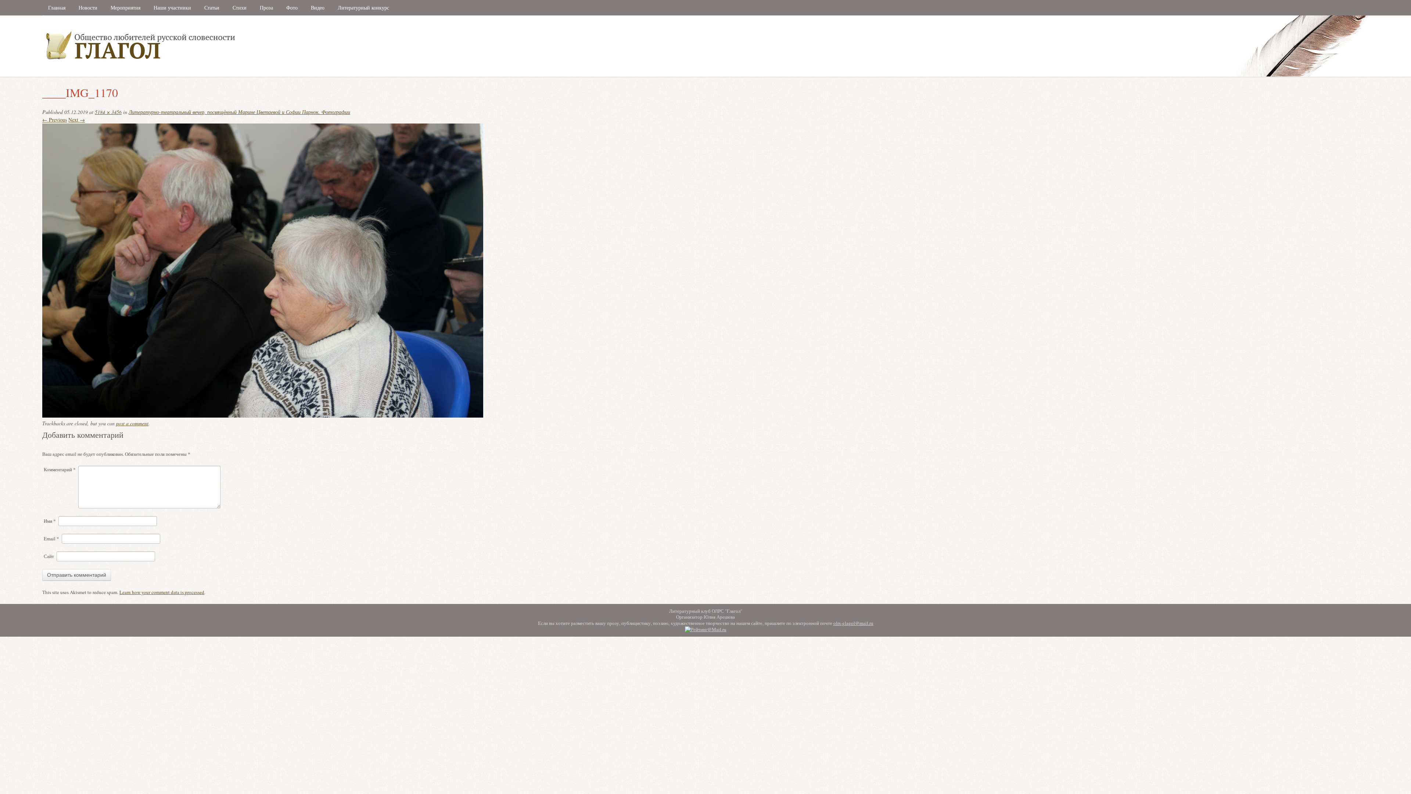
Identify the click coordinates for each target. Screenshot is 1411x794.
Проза (266, 7)
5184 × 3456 (108, 111)
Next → (76, 119)
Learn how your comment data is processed (161, 592)
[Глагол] (220, 75)
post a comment (132, 423)
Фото (292, 7)
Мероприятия (125, 7)
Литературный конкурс (363, 7)
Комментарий (60, 469)
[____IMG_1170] (262, 415)
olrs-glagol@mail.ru (853, 623)
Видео (317, 7)
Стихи (240, 7)
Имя (50, 521)
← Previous (54, 119)
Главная (56, 7)
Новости (88, 7)
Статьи (211, 7)
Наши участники (172, 7)
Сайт (49, 556)
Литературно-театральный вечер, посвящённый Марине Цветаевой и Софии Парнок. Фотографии (239, 111)
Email (51, 538)
